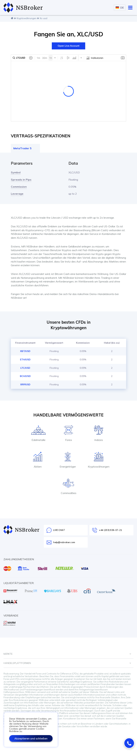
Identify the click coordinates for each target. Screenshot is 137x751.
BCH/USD (25, 376)
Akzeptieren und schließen (30, 738)
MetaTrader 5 (22, 148)
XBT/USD (25, 351)
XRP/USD (25, 384)
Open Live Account (68, 45)
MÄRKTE (8, 653)
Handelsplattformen (17, 663)
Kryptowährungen (26, 18)
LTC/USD (25, 367)
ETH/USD (25, 359)
